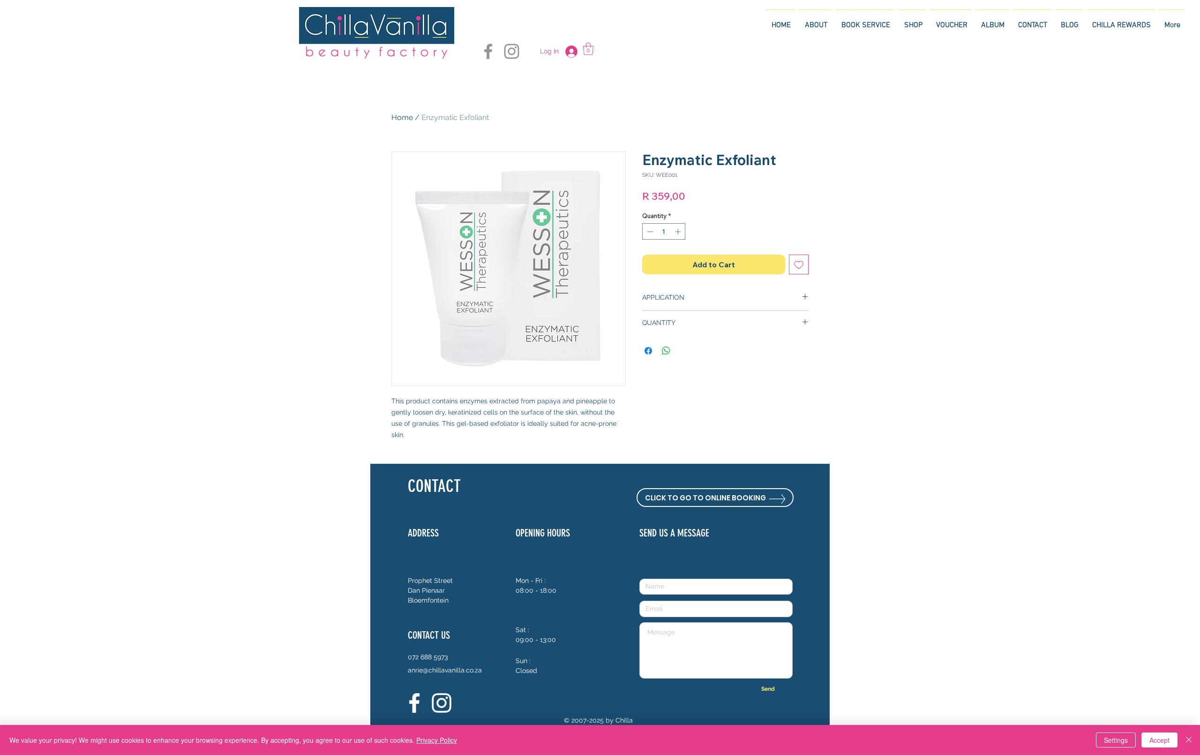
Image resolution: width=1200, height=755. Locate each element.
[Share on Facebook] (648, 350)
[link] (588, 49)
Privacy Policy (436, 740)
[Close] (1188, 739)
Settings (1116, 740)
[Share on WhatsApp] (666, 350)
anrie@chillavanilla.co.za (445, 670)
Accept (1159, 740)
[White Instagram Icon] (441, 703)
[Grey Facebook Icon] (488, 51)
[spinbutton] (664, 232)
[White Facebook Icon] (414, 703)
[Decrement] (649, 232)
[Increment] (678, 232)
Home (402, 117)
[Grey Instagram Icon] (512, 51)
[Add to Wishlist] (799, 264)
